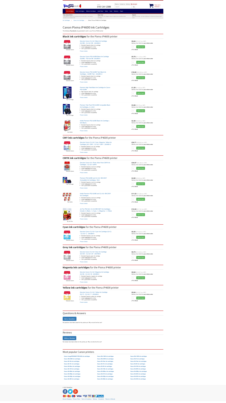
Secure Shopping (67, 399)
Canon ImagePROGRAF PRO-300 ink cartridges (77, 356)
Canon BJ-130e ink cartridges (105, 369)
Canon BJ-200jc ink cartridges (138, 371)
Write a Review (69, 338)
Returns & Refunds (110, 399)
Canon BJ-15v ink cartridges (105, 364)
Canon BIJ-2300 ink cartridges (72, 359)
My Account (134, 4)
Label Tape (100, 11)
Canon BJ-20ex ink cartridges (72, 366)
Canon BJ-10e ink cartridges (71, 361)
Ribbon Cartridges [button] (91, 11)
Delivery (128, 4)
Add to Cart (140, 47)
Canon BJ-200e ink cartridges (72, 371)
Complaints (101, 399)
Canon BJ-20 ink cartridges (137, 364)
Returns (117, 4)
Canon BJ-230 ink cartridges (138, 376)
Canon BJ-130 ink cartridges (71, 369)
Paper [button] (121, 11)
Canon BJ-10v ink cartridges (71, 364)
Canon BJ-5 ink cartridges (137, 359)
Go (134, 7)
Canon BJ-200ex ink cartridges (105, 371)
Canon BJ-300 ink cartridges (71, 379)
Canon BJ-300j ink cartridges (105, 379)
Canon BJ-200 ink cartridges (138, 369)
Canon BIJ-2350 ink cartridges (105, 359)
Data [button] (111, 11)
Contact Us (122, 4)
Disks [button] (106, 11)
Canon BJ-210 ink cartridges (105, 374)
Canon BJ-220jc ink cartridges (72, 376)
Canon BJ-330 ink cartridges (138, 379)
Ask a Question (69, 319)
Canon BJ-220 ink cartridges (138, 374)
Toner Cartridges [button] (79, 11)
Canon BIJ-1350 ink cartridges (138, 356)
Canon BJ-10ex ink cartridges (105, 361)
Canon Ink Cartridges (79, 20)
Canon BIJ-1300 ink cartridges (105, 356)
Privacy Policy (76, 399)
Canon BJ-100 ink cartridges (138, 366)
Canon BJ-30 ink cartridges (104, 366)
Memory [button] (116, 11)
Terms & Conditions (86, 399)
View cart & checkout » (157, 5)
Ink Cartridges (66, 20)
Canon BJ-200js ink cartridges (72, 374)
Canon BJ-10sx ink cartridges (138, 361)
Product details (84, 51)
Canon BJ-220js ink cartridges (105, 376)
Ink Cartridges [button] (70, 11)
